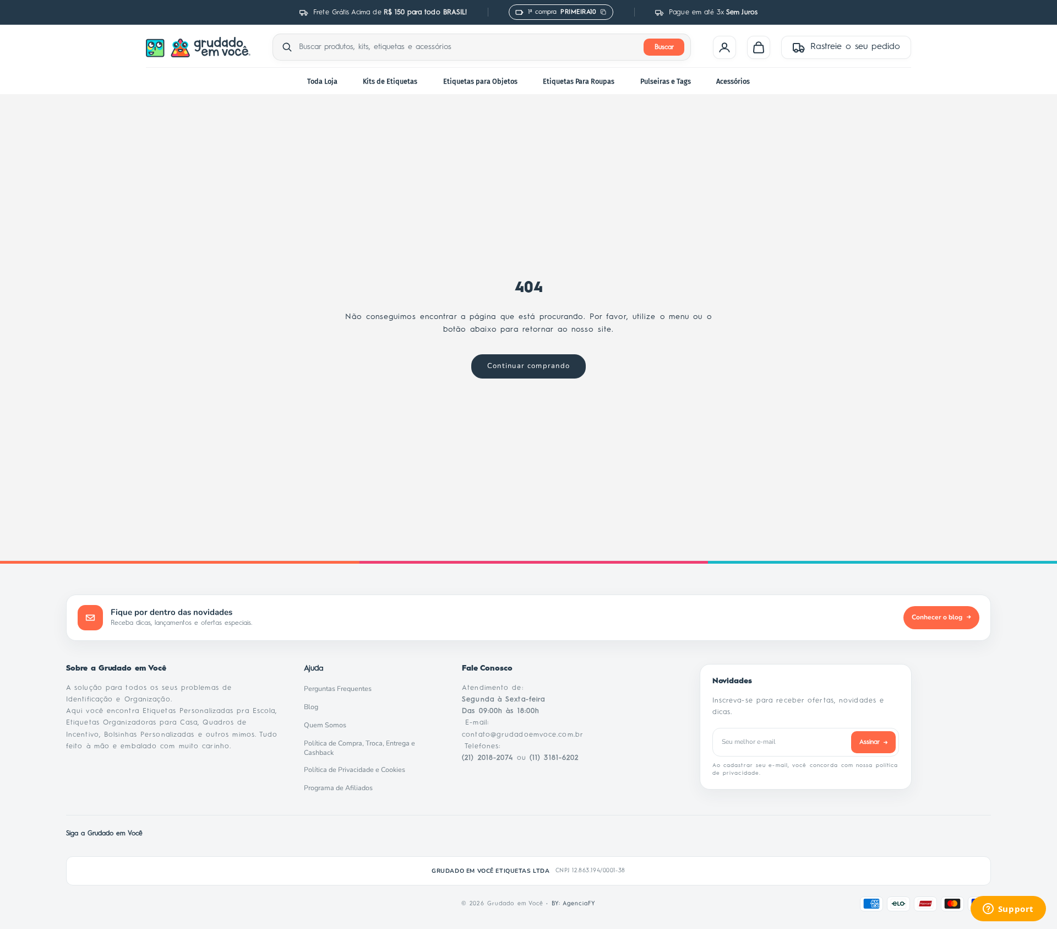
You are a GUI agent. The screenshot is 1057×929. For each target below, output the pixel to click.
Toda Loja (322, 81)
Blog (314, 707)
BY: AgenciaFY (574, 903)
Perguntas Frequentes (341, 688)
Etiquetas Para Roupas (578, 81)
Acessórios (733, 81)
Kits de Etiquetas (390, 81)
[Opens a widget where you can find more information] (1008, 909)
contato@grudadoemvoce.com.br (523, 734)
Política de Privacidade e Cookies (357, 769)
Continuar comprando (528, 366)
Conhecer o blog (941, 617)
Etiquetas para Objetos (480, 81)
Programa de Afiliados (341, 788)
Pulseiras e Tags (665, 81)
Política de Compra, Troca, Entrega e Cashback (369, 748)
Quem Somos (328, 725)
